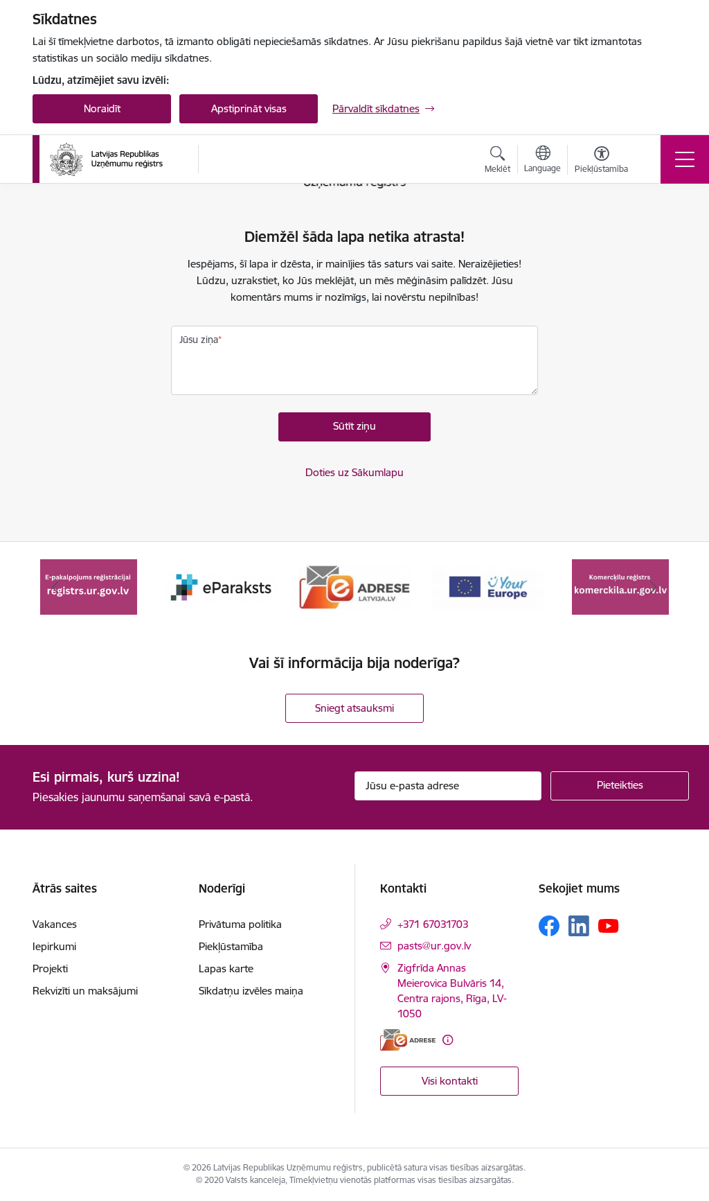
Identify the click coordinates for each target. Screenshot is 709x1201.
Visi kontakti (450, 1080)
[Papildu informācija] (447, 1040)
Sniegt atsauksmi (354, 708)
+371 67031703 (433, 924)
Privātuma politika (240, 924)
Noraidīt (102, 108)
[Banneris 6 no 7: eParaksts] (221, 586)
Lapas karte (226, 968)
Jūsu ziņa (198, 339)
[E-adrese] (408, 1039)
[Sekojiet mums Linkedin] (578, 925)
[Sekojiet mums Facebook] (549, 925)
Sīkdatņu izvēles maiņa (251, 990)
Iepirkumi (54, 946)
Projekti (50, 968)
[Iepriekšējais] (55, 587)
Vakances (55, 924)
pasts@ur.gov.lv (434, 945)
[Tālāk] (653, 587)
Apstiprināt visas (249, 108)
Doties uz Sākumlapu (354, 472)
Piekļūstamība (231, 946)
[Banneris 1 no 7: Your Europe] (487, 586)
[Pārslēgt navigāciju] (685, 159)
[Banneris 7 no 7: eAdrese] (354, 586)
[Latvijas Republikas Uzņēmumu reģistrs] (106, 159)
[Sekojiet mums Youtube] (608, 925)
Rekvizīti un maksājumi (85, 990)
